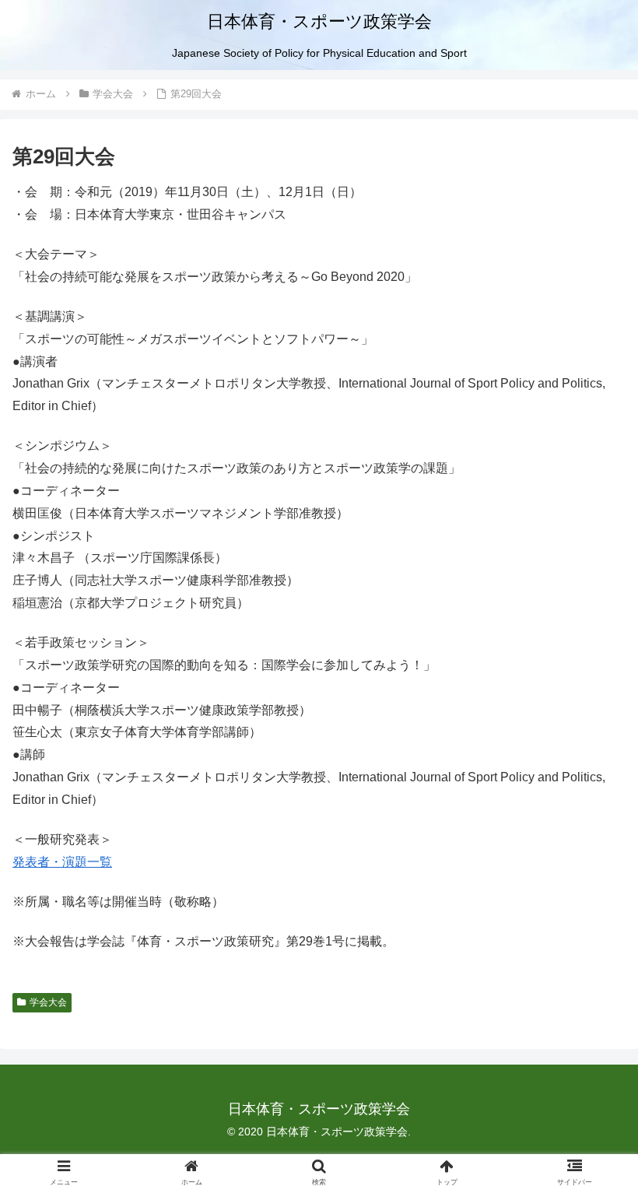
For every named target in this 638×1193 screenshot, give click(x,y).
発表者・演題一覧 (62, 861)
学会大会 (48, 1002)
